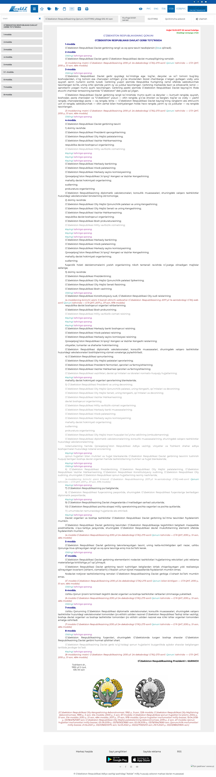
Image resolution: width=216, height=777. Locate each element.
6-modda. (8, 79)
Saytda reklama (152, 751)
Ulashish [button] (203, 19)
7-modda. (8, 87)
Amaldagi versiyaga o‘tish (187, 33)
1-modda (8, 34)
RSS (179, 751)
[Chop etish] (87, 9)
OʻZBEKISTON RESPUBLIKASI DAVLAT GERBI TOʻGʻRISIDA (20, 26)
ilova (159, 48)
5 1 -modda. (9, 72)
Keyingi (69, 153)
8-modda (8, 94)
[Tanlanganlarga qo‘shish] (42, 9)
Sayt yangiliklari (118, 751)
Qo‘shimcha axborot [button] (175, 19)
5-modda (8, 64)
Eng (156, 9)
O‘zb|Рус (181, 9)
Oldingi (69, 55)
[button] (21, 26)
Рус (149, 9)
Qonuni (170, 63)
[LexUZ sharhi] (57, 9)
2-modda (8, 42)
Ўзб (164, 9)
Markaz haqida (84, 751)
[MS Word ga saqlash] (79, 9)
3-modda (8, 49)
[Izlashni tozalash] (39, 19)
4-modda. (8, 57)
